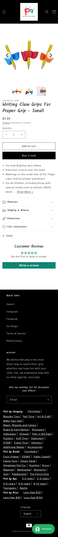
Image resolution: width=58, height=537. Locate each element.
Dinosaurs (38, 429)
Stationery (37, 438)
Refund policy (14, 340)
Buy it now (29, 155)
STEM (6, 442)
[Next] (50, 55)
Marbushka (23, 469)
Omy (6, 474)
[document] (29, 55)
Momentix (40, 469)
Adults (24, 488)
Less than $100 (33, 497)
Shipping (6, 123)
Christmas (34, 411)
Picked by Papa (24, 531)
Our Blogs (12, 326)
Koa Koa (34, 465)
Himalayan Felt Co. (14, 465)
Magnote (8, 469)
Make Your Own (12, 420)
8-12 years (40, 483)
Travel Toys (21, 442)
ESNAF (26, 456)
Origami (24, 433)
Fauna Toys (10, 461)
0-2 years (28, 478)
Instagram (12, 311)
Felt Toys (28, 416)
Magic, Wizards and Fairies (19, 425)
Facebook (12, 318)
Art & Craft (44, 416)
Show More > (25, 191)
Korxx (45, 465)
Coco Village (11, 456)
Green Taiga (27, 461)
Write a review (29, 265)
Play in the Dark (42, 433)
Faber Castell (42, 456)
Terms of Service (16, 333)
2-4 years (43, 478)
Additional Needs (13, 447)
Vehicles (36, 442)
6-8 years (24, 483)
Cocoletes (30, 451)
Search (10, 304)
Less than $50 (12, 497)
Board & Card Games (16, 429)
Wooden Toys (11, 416)
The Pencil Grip (39, 474)
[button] (4, 11)
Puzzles (8, 438)
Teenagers (9, 488)
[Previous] (7, 55)
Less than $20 (32, 492)
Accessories (35, 447)
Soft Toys (22, 438)
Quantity (6, 128)
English (27, 513)
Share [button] (9, 235)
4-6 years (9, 483)
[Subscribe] (47, 399)
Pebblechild (19, 474)
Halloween (9, 433)
